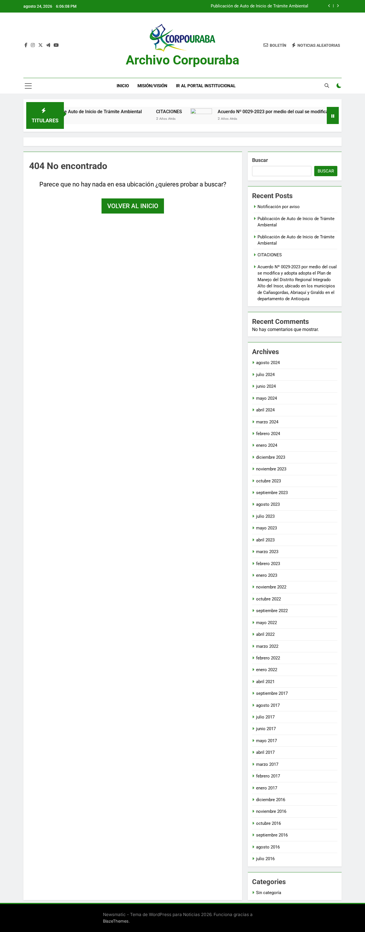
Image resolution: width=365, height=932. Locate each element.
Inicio (123, 85)
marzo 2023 (267, 551)
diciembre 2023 (270, 457)
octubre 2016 (268, 823)
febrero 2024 (268, 433)
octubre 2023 (268, 481)
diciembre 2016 (270, 799)
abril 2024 (265, 410)
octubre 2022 (268, 599)
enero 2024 (266, 445)
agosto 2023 (268, 504)
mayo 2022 (266, 622)
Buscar (260, 160)
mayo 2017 (266, 740)
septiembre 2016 (272, 835)
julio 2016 (265, 858)
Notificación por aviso (278, 206)
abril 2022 (265, 634)
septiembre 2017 (272, 693)
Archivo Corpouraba (182, 60)
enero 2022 (266, 669)
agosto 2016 (268, 847)
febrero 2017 (268, 776)
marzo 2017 (267, 764)
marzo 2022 (267, 646)
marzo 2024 (267, 422)
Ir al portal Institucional (206, 85)
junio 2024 (266, 386)
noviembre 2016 (271, 811)
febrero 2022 (268, 658)
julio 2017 (265, 717)
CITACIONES (154, 111)
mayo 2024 (266, 398)
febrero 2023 (268, 563)
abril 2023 (265, 540)
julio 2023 (265, 516)
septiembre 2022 (272, 610)
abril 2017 (265, 752)
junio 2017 (266, 728)
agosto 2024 (268, 362)
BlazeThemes (116, 921)
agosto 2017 (268, 705)
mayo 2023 (266, 528)
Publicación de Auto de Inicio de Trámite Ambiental (259, 6)
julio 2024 (265, 374)
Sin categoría (268, 892)
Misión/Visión (152, 85)
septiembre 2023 (272, 492)
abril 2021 (265, 681)
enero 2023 (266, 575)
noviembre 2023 (271, 469)
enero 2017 (266, 788)
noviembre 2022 (271, 587)
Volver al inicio (132, 206)
